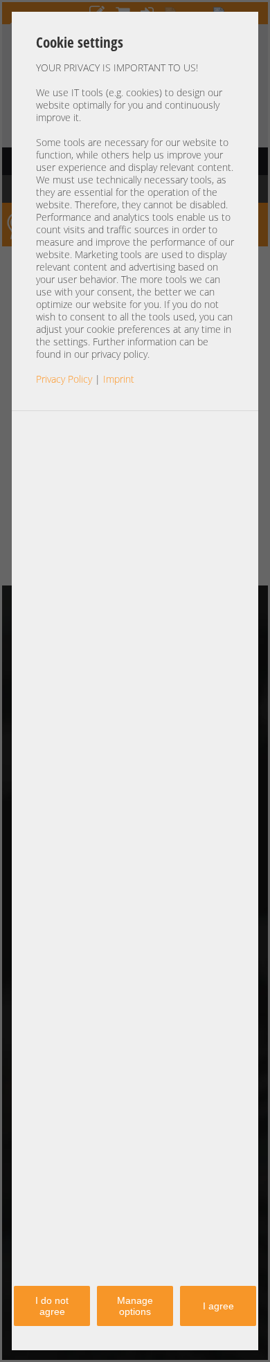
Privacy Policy (64, 378)
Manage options (135, 1306)
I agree (218, 1305)
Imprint (118, 378)
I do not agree (52, 1306)
